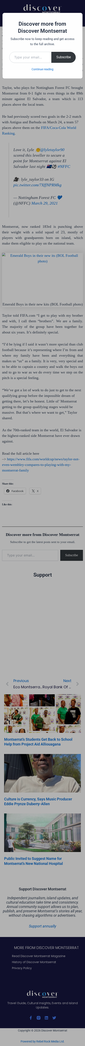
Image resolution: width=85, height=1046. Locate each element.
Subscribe (63, 57)
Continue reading (42, 69)
